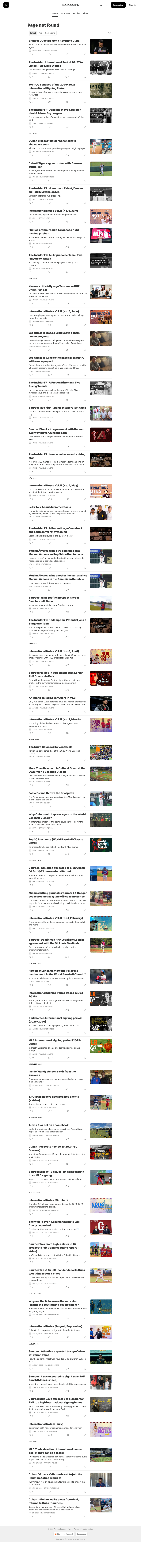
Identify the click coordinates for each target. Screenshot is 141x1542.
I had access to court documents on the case (49, 583)
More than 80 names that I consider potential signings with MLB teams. (57, 1155)
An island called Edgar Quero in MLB (52, 697)
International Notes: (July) (46, 1424)
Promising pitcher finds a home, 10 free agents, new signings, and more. (53, 724)
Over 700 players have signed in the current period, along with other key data (56, 316)
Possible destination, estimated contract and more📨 (54, 1229)
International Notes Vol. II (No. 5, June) (54, 311)
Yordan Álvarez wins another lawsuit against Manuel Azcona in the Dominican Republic (58, 577)
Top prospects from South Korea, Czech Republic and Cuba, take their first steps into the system (57, 490)
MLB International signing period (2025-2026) (55, 1042)
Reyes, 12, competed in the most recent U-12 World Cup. (55, 1179)
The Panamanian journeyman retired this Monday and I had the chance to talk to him (57, 798)
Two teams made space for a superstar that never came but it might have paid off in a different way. (58, 1458)
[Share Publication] (107, 5)
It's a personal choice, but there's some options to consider (56, 978)
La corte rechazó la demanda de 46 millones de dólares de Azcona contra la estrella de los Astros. (56, 559)
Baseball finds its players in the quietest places (51, 535)
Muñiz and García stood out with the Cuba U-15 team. (54, 1255)
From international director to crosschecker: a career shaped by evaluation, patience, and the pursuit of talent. (57, 512)
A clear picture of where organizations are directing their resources (55, 93)
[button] (54, 13)
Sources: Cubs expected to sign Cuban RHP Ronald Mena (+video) (57, 1378)
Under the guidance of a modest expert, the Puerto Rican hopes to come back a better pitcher (55, 1130)
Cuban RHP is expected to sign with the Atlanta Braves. (55, 1330)
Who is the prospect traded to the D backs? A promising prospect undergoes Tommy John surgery (55, 628)
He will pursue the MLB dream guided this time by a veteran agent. (57, 46)
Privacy (70, 1529)
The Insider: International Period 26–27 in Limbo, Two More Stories (56, 64)
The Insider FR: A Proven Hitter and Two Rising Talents (54, 384)
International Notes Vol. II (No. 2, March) (55, 719)
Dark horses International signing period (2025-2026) (55, 1019)
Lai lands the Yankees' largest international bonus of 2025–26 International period (58, 295)
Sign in (132, 5)
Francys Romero (50, 51)
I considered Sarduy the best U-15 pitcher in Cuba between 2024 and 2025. (56, 1279)
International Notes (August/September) (55, 1326)
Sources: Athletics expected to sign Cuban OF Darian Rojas (57, 1353)
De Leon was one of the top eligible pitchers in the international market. (52, 948)
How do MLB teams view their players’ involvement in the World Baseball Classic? (57, 972)
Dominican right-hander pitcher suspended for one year (55, 1427)
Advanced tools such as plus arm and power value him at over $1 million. (56, 876)
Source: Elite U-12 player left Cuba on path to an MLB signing (56, 1173)
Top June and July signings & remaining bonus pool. (53, 214)
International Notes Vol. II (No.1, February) (56, 918)
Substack (59, 1539)
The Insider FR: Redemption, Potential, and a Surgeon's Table (57, 621)
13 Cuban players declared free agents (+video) (54, 1098)
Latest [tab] (33, 33)
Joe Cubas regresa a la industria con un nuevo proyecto (54, 334)
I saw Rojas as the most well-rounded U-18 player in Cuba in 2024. (57, 1360)
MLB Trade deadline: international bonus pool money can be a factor (55, 1451)
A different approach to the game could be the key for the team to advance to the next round (56, 823)
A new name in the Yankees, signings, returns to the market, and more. (57, 923)
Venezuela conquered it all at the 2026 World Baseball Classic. (54, 752)
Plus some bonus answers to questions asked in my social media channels (56, 1080)
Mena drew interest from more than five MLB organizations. (57, 1384)
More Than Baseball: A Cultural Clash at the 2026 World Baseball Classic (57, 770)
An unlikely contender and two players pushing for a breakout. (53, 264)
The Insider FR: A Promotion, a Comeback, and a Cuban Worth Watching (56, 530)
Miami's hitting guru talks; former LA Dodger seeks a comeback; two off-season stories (58, 894)
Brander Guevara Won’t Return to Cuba (54, 40)
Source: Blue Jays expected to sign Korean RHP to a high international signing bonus (56, 1400)
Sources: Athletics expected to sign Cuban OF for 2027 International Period (57, 869)
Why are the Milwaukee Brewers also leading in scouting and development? (54, 1303)
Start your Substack (65, 1534)
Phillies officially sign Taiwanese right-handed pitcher (54, 231)
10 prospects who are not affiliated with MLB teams (53, 846)
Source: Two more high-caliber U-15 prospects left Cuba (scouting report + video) (54, 1248)
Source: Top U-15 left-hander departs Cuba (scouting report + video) (57, 1271)
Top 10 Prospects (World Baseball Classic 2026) (56, 841)
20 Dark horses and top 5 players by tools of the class (54, 1025)
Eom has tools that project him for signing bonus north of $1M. (56, 438)
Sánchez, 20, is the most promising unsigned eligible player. (57, 148)
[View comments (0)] (49, 54)
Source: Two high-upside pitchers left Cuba (57, 407)
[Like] (30, 272)
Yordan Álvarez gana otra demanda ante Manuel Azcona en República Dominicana (56, 552)
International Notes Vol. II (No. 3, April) (54, 651)
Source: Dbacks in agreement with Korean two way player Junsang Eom (56, 431)
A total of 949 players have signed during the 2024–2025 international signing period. (56, 1205)
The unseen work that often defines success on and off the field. (56, 118)
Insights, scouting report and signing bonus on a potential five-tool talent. (56, 172)
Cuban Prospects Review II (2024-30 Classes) (53, 1148)
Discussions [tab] (50, 33)
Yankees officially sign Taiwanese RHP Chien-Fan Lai (54, 288)
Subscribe (118, 5)
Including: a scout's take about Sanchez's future (51, 605)
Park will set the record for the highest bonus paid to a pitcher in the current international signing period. (54, 681)
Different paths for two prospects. (45, 195)
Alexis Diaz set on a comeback (49, 1125)
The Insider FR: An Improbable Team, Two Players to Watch (55, 257)
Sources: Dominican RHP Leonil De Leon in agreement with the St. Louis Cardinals (56, 941)
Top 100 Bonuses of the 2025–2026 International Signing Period (52, 86)
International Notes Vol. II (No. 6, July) (53, 210)
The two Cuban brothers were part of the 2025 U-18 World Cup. (56, 413)
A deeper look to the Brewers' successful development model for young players (58, 1310)
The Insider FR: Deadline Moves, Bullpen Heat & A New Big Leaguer (55, 111)
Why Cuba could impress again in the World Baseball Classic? (57, 816)
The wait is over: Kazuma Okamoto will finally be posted (54, 1223)
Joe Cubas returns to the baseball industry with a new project (56, 359)
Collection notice (86, 1529)
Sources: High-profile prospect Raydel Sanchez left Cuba (54, 599)
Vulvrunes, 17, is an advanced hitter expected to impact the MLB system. (57, 1483)
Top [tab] (40, 33)
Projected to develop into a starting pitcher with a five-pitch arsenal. (57, 238)
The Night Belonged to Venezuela (50, 747)
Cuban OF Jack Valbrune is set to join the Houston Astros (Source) (55, 1476)
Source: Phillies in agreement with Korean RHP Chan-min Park (56, 674)
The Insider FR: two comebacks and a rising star (57, 456)
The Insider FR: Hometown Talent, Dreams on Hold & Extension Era (56, 190)
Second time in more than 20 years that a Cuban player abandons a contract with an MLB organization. (55, 1508)
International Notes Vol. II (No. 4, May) (53, 485)
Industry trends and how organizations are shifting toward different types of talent (56, 1001)
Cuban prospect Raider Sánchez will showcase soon (52, 142)
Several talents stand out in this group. (47, 1104)
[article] (70, 47)
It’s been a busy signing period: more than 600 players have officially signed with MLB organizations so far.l (57, 656)
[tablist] (43, 33)
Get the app (81, 1534)
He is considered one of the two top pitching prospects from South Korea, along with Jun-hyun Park (57, 1407)
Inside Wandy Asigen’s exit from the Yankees (52, 1073)
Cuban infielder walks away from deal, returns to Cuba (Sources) (54, 1501)
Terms (76, 1529)
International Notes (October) (48, 1200)
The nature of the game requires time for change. (52, 69)
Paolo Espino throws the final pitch (51, 793)
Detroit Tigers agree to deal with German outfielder (55, 165)
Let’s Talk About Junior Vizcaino (50, 507)
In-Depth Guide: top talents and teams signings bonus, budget (54, 1049)
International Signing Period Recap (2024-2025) (56, 994)
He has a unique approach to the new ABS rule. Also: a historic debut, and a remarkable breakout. (54, 391)
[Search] (101, 5)
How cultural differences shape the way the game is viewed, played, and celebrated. (57, 777)
